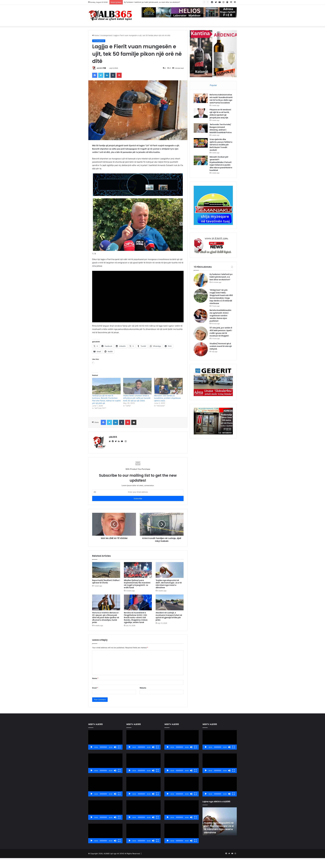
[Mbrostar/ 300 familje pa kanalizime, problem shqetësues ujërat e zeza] (168, 386)
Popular (213, 85)
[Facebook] (113, 441)
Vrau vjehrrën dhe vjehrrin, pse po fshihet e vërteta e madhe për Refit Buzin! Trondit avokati (221, 144)
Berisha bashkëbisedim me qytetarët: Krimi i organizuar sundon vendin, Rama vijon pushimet (220, 315)
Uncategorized (106, 35)
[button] (181, 224)
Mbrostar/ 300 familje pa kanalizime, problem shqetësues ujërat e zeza (167, 398)
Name (95, 678)
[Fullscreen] (119, 747)
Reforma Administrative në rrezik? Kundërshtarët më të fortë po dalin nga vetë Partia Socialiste (221, 98)
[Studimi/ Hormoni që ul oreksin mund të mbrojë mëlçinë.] (201, 349)
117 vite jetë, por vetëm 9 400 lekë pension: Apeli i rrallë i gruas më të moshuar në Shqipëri (221, 332)
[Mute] (115, 747)
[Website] (110, 441)
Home (96, 35)
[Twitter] (116, 441)
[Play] (91, 747)
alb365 (99, 68)
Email (95, 688)
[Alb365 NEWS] (110, 15)
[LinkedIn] (119, 441)
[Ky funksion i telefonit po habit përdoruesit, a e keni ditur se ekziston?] (201, 280)
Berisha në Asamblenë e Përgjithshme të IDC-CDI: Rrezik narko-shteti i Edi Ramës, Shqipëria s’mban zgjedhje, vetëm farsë (136, 617)
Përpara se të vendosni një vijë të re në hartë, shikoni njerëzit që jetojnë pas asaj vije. (220, 113)
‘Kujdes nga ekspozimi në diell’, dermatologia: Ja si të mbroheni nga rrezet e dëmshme (169, 584)
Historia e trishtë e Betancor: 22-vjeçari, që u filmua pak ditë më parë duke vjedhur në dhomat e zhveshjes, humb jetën (105, 617)
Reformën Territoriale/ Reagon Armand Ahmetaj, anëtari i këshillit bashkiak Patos (221, 128)
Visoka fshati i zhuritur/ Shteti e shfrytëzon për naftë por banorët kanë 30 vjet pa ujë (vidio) (136, 398)
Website (143, 688)
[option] (219, 821)
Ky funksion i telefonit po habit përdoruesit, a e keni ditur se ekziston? (221, 277)
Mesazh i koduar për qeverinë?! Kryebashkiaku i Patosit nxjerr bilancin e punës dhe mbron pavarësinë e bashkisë (221, 164)
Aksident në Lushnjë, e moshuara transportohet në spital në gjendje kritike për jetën (169, 616)
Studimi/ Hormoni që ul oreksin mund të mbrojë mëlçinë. (221, 346)
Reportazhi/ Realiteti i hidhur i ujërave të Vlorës (106, 581)
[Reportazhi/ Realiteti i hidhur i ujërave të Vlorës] (106, 570)
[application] (105, 740)
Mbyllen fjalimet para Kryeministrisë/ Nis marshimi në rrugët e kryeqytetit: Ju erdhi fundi (137, 584)
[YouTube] (122, 441)
